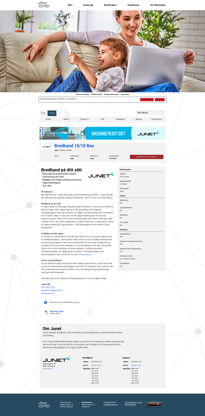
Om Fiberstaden (157, 5)
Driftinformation (96, 94)
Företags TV (84, 119)
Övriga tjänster (157, 119)
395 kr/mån (148, 157)
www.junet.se (47, 293)
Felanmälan (125, 94)
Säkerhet (138, 119)
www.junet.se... (85, 255)
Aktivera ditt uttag (82, 94)
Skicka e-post (96, 365)
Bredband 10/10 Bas (74, 146)
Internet (48, 119)
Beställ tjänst (110, 5)
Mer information (147, 99)
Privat (43, 113)
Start (70, 5)
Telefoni (66, 119)
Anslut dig (88, 5)
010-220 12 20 (48, 287)
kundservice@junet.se (51, 290)
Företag (52, 113)
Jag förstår (160, 99)
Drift (102, 119)
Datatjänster (120, 119)
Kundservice (133, 5)
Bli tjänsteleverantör (111, 94)
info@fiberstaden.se (110, 405)
